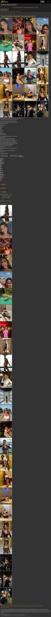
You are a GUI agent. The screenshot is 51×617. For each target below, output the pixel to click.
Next (6, 9)
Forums (2, 605)
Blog (6, 605)
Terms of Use (11, 614)
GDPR (20, 614)
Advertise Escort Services (12, 605)
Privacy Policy (16, 614)
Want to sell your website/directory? (37, 605)
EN (41, 1)
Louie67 (4, 197)
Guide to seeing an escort (27, 605)
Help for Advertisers (19, 605)
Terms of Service (26, 615)
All (2, 9)
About (5, 605)
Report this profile (4, 203)
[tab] (25, 184)
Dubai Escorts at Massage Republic (4, 1)
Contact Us (23, 614)
